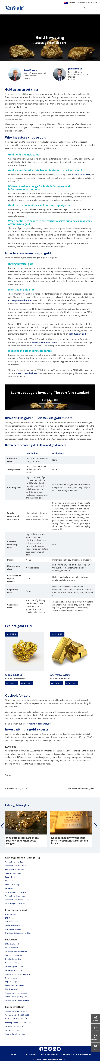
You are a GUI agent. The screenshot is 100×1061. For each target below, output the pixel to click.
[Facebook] (41, 1048)
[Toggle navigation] (92, 8)
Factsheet (11, 683)
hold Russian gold (77, 333)
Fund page (26, 683)
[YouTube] (54, 1048)
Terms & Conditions (49, 1054)
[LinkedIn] (45, 1048)
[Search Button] (84, 8)
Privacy (33, 1054)
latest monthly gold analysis (37, 723)
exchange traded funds (19, 300)
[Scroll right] (95, 825)
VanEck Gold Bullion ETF (43, 342)
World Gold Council (80, 174)
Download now (50, 400)
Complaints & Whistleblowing (76, 1054)
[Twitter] (50, 1048)
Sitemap (23, 1054)
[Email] (59, 1048)
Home (14, 1054)
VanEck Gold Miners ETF (29, 373)
